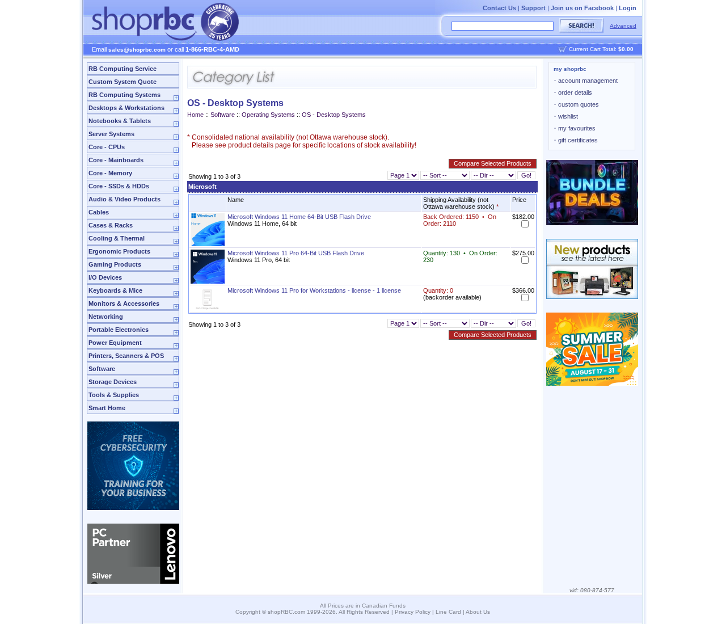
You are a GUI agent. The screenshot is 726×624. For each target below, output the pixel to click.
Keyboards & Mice (115, 290)
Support (533, 8)
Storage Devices (112, 381)
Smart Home (106, 407)
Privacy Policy (412, 612)
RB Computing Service (122, 68)
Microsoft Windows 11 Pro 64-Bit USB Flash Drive (295, 253)
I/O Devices (105, 277)
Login (627, 8)
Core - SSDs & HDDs (118, 186)
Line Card (448, 612)
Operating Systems (268, 114)
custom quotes (576, 104)
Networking (105, 316)
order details (573, 92)
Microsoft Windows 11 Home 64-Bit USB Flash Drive (299, 216)
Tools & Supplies (113, 394)
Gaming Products (114, 264)
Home (195, 114)
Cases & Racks (110, 225)
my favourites (575, 128)
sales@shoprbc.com (137, 50)
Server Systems (111, 133)
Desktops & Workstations (126, 107)
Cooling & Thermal (116, 238)
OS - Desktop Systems (334, 114)
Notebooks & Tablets (119, 120)
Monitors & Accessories (123, 303)
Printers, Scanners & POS (126, 355)
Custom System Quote (122, 81)
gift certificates (576, 140)
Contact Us (499, 8)
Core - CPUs (106, 147)
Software (101, 368)
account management (586, 80)
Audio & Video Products (124, 199)
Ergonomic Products (119, 251)
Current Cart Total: (601, 49)
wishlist (566, 116)
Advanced (623, 26)
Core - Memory (110, 173)
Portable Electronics (118, 329)
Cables (98, 212)
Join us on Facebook (582, 8)
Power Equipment (115, 342)
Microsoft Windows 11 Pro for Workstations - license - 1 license (314, 290)
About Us (478, 612)
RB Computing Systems (124, 94)
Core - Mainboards (115, 160)
